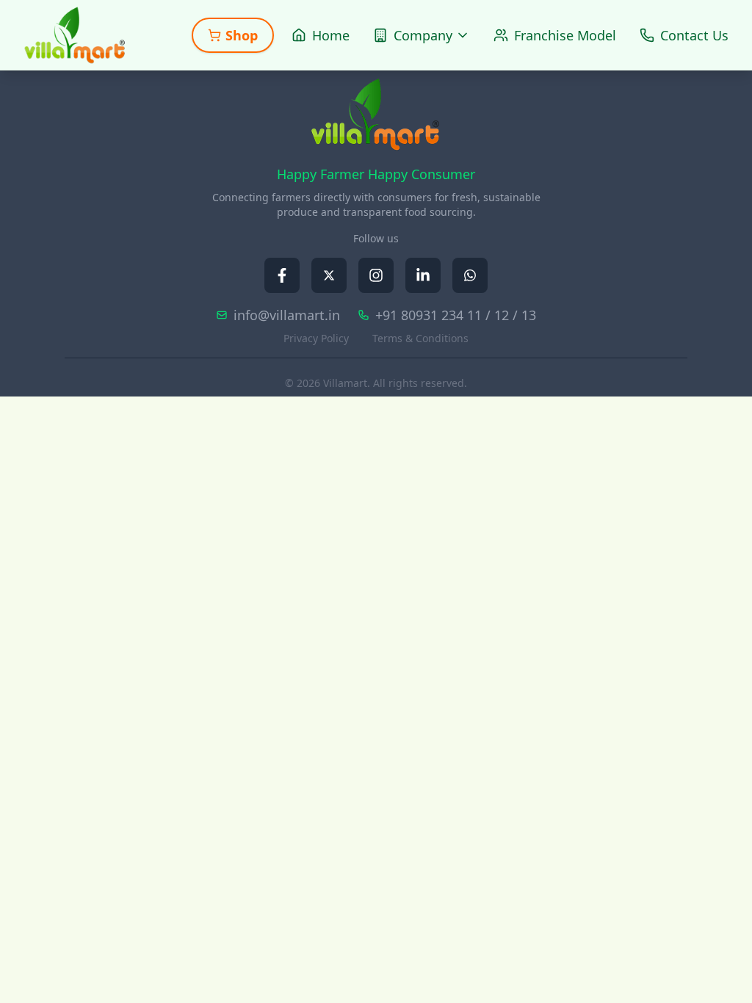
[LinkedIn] (423, 275)
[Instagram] (376, 275)
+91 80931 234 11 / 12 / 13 (455, 315)
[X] (329, 275)
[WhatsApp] (470, 275)
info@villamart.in (287, 315)
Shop (241, 35)
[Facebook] (282, 275)
